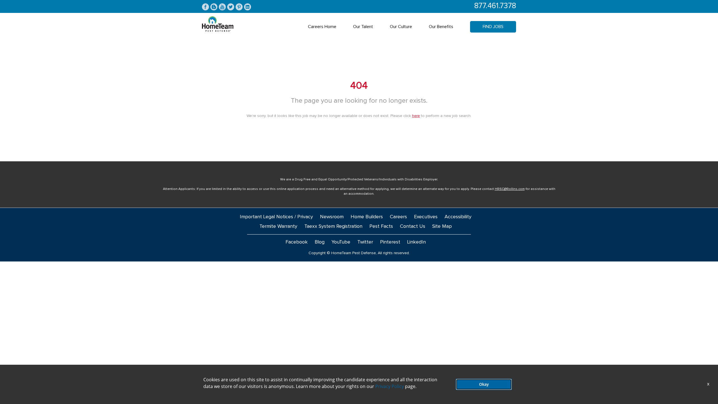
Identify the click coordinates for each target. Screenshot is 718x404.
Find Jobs (493, 26)
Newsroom (332, 216)
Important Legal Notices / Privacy (276, 216)
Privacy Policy (389, 386)
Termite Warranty (278, 226)
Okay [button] (484, 384)
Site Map (442, 226)
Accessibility (458, 216)
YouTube (341, 242)
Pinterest (390, 242)
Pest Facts (381, 226)
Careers (398, 216)
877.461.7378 (495, 6)
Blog (320, 242)
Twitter (365, 242)
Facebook (297, 242)
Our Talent (363, 26)
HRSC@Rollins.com (510, 189)
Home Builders (367, 216)
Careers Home (322, 26)
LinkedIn (416, 242)
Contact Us (412, 226)
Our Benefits (441, 26)
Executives (426, 216)
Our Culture (401, 26)
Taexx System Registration (333, 226)
